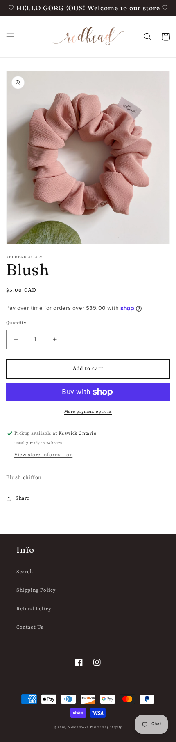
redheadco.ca (78, 727)
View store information (43, 455)
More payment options (88, 411)
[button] (10, 37)
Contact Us (29, 627)
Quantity (16, 323)
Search (24, 572)
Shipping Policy (36, 590)
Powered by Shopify (106, 727)
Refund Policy (33, 609)
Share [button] (22, 498)
